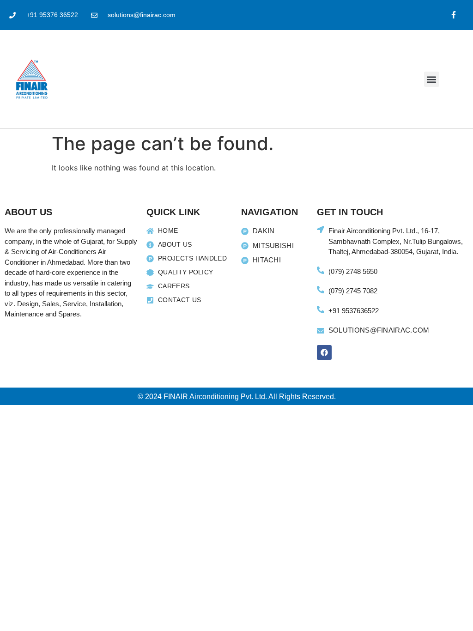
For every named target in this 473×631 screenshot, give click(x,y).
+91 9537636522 (353, 311)
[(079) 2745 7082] (320, 289)
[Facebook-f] (453, 15)
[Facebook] (324, 352)
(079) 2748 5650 (352, 271)
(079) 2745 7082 (352, 291)
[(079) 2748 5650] (320, 270)
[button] (431, 79)
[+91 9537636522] (320, 309)
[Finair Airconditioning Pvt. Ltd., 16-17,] (320, 229)
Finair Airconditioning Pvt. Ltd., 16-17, (384, 231)
